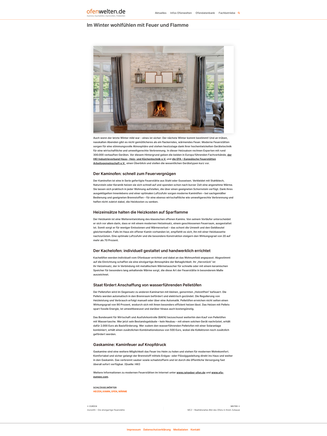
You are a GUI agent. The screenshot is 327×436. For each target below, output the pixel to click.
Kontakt (195, 429)
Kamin (106, 391)
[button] (239, 13)
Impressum (134, 429)
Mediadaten (180, 429)
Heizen (97, 391)
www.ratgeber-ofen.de (191, 372)
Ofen (114, 391)
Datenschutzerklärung (157, 429)
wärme (122, 391)
